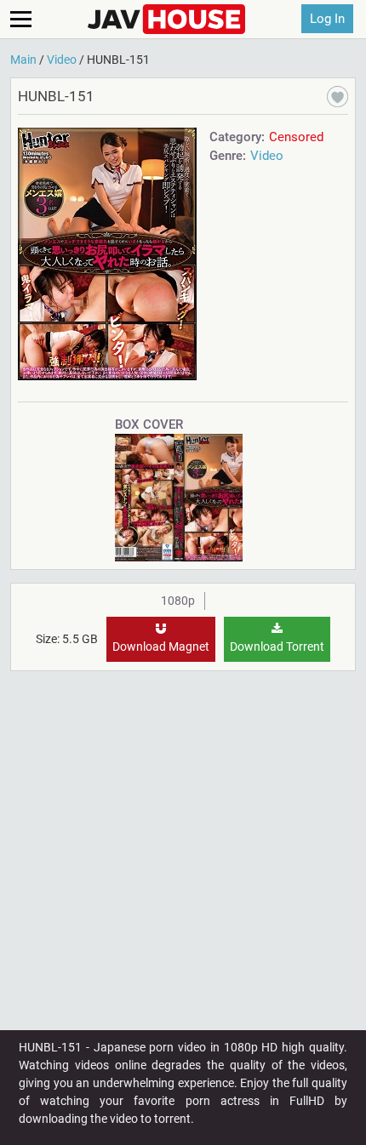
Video (266, 155)
